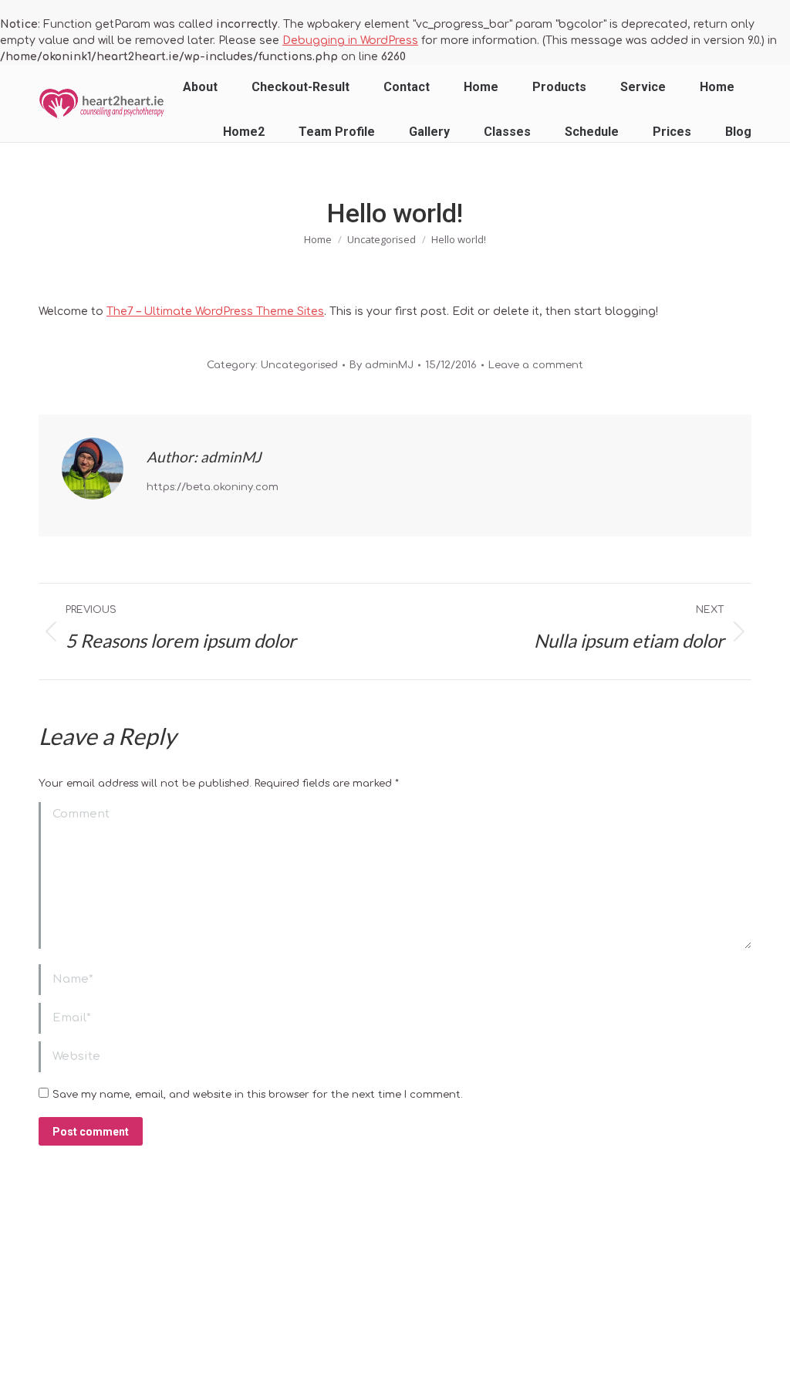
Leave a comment (535, 365)
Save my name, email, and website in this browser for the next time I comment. (257, 1094)
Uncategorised (299, 365)
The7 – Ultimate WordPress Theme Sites (215, 311)
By (381, 365)
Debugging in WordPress (350, 40)
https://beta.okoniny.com (213, 487)
